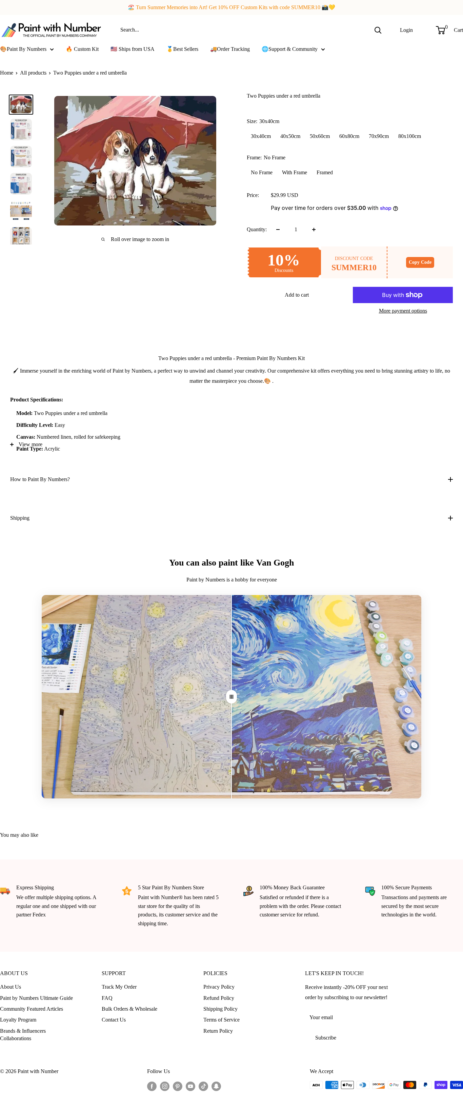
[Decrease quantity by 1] (278, 229)
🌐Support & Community (290, 49)
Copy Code (420, 262)
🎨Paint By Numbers (23, 49)
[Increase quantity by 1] (314, 229)
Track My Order (119, 987)
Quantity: (257, 229)
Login (406, 30)
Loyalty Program (18, 1020)
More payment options (403, 311)
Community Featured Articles (31, 1009)
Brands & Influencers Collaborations (23, 1034)
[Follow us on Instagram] (164, 1086)
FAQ (107, 998)
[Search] (377, 29)
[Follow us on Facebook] (152, 1086)
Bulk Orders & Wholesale (129, 1009)
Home (6, 73)
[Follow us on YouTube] (190, 1086)
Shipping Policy (220, 1009)
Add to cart (297, 295)
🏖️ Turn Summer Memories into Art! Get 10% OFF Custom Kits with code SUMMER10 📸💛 (231, 7)
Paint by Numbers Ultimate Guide (36, 998)
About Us (10, 987)
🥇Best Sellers (182, 49)
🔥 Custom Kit (82, 49)
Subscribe (325, 1038)
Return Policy (218, 1031)
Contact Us (114, 1020)
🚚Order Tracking (230, 49)
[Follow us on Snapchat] (216, 1086)
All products (33, 73)
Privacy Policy (219, 987)
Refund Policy (218, 998)
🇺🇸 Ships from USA (132, 49)
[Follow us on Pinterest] (177, 1086)
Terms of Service (221, 1020)
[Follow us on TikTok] (203, 1086)
